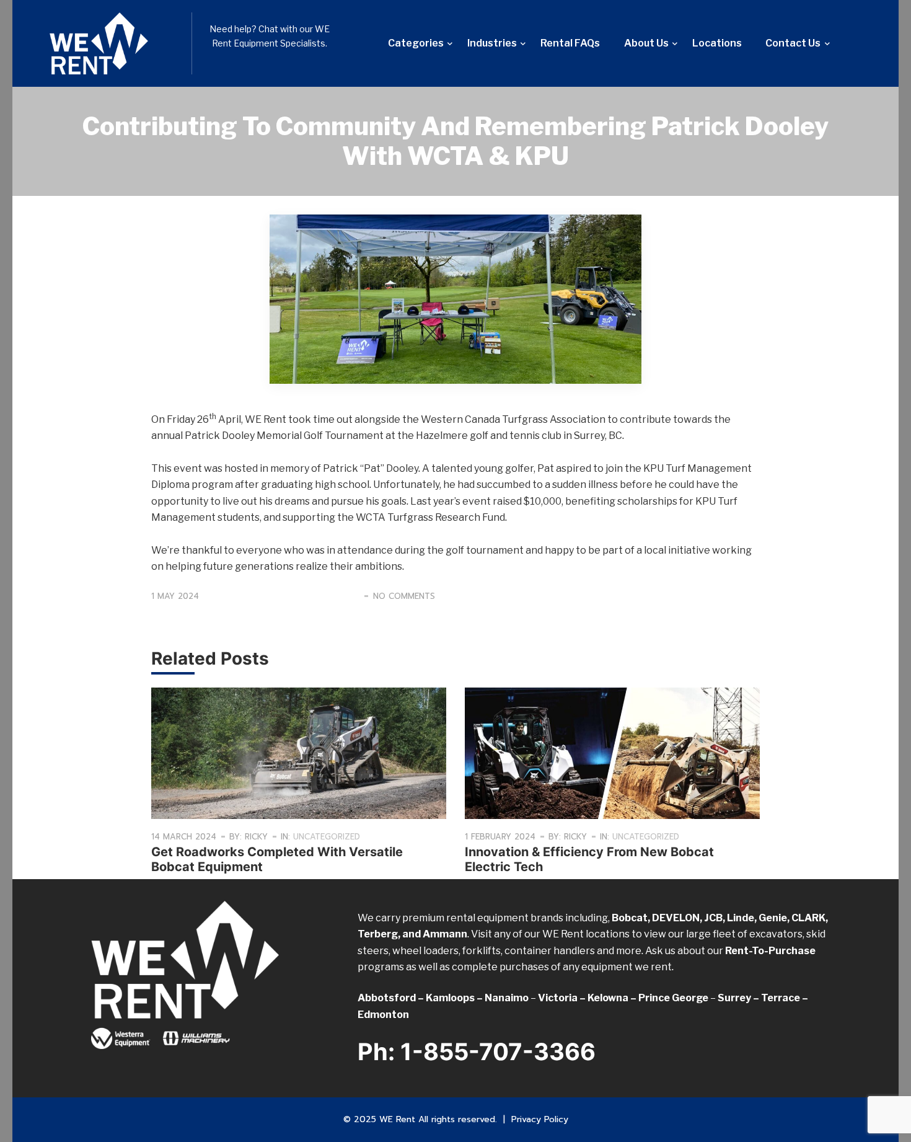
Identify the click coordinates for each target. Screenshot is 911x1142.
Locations (717, 43)
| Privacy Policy (535, 1119)
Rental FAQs (570, 43)
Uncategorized (326, 837)
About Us (646, 43)
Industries (492, 43)
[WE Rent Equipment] (111, 43)
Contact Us (793, 43)
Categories (416, 43)
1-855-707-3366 (498, 1051)
